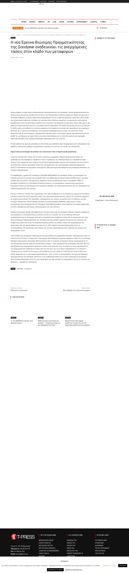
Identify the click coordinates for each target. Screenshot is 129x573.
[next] (87, 28)
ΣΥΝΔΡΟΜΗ (99, 200)
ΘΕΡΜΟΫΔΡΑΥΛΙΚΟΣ (46, 540)
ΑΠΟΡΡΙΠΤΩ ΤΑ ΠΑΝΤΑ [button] (55, 569)
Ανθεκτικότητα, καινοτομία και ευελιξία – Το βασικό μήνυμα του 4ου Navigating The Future (49, 323)
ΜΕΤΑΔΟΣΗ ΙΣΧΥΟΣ (46, 545)
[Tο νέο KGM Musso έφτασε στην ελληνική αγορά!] (23, 310)
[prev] (84, 28)
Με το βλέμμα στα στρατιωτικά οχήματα (76, 290)
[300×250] (106, 413)
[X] (34, 63)
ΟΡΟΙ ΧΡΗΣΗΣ (100, 551)
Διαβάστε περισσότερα (73, 570)
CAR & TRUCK (44, 553)
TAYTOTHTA (99, 553)
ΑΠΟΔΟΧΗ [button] (122, 565)
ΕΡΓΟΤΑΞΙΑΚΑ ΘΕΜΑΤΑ (47, 548)
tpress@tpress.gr (22, 554)
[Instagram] (111, 1)
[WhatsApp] (43, 63)
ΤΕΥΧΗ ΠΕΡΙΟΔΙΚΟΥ (111, 200)
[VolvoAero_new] (106, 459)
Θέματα (18, 35)
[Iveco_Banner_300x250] (106, 436)
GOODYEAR (20, 268)
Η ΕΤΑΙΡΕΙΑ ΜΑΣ (101, 540)
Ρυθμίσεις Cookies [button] (109, 565)
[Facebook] (109, 1)
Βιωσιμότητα (28, 268)
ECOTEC (42, 556)
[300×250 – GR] (106, 390)
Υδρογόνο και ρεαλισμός (19, 290)
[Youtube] (117, 1)
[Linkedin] (114, 1)
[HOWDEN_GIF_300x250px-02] (106, 482)
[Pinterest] (39, 63)
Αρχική (13, 35)
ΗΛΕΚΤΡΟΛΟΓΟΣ (45, 543)
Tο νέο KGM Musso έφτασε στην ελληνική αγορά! (41, 28)
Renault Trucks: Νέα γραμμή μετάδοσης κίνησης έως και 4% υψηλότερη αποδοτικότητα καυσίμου (77, 323)
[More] (48, 63)
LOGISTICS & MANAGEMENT (49, 551)
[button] (101, 27)
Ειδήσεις (13, 317)
